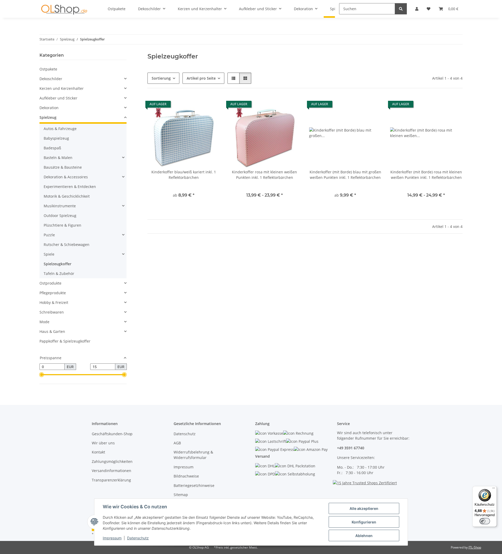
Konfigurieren (364, 522)
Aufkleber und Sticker (58, 98)
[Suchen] (401, 8)
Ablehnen (364, 535)
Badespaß (52, 147)
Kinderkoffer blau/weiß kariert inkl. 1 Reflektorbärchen (183, 174)
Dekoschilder (50, 78)
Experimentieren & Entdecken (70, 186)
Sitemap (181, 494)
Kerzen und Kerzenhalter (61, 88)
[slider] (41, 375)
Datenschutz (138, 538)
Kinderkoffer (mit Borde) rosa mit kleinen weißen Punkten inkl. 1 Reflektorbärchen (426, 174)
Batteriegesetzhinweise (194, 485)
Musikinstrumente (60, 205)
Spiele (49, 254)
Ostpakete (48, 69)
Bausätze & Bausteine (63, 167)
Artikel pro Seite (201, 78)
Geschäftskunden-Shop (112, 433)
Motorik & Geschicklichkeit (67, 196)
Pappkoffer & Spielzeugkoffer (64, 341)
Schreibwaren (51, 312)
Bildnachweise (186, 476)
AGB (177, 442)
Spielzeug (47, 117)
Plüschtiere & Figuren (62, 225)
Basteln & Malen (58, 157)
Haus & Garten (52, 331)
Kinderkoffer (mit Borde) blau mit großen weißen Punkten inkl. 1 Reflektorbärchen (345, 174)
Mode (44, 321)
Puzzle (49, 234)
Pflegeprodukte (52, 292)
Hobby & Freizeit (53, 302)
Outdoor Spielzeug (60, 215)
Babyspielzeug (56, 138)
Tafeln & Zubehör (59, 273)
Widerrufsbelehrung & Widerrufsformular (193, 455)
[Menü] (493, 489)
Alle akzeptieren (364, 508)
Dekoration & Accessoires (66, 176)
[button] (233, 78)
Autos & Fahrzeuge (60, 128)
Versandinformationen (111, 470)
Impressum (112, 538)
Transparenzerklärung (111, 480)
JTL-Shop (475, 547)
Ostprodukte (50, 283)
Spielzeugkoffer (57, 263)
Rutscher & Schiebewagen (66, 244)
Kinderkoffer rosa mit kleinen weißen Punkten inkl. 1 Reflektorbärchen (264, 174)
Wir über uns (103, 442)
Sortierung (161, 78)
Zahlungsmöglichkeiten (112, 461)
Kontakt (98, 452)
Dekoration (49, 107)
